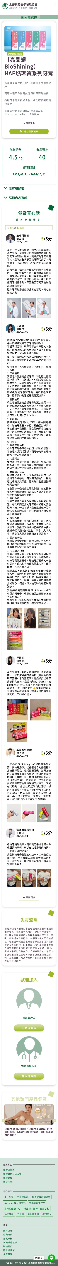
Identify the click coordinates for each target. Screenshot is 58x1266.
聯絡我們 (7, 1246)
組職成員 (7, 1234)
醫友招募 (7, 1181)
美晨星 (20, 1214)
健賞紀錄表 (16, 188)
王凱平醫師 (23, 1197)
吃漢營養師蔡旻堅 (41, 1197)
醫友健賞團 (9, 1170)
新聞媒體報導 (10, 1242)
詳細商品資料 (18, 197)
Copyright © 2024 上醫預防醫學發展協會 (29, 1262)
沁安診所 (9, 1214)
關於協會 (7, 1230)
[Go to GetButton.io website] (51, 1263)
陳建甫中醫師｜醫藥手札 (36, 1208)
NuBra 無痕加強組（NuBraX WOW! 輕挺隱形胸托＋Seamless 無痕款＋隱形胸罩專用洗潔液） (28, 1131)
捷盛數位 (47, 1214)
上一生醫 (9, 1197)
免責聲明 (7, 1254)
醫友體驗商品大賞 (12, 1173)
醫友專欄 (7, 1177)
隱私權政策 (9, 1250)
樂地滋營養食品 (37, 1202)
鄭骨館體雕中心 (12, 1208)
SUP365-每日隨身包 (15, 1202)
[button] (55, 4)
